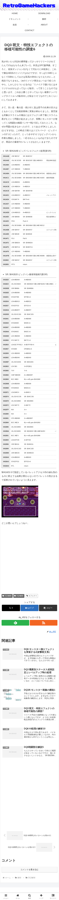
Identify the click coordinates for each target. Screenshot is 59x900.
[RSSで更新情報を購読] (43, 623)
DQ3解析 (8, 596)
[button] (48, 608)
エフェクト (32, 596)
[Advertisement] (29, 560)
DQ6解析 (19, 596)
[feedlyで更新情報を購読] (15, 623)
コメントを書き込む (29, 869)
